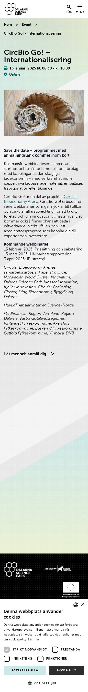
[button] (44, 683)
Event (27, 24)
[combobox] (75, 604)
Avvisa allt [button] (66, 670)
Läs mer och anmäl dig (25, 354)
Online (14, 74)
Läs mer (33, 639)
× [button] (82, 604)
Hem (8, 24)
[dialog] (44, 645)
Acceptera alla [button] (25, 670)
